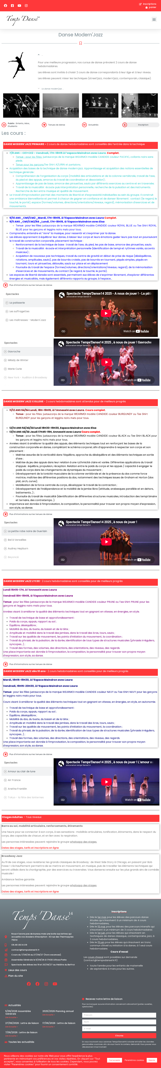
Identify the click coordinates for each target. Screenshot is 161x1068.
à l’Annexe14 (60, 410)
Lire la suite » (11, 1017)
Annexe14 (59, 432)
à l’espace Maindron (77, 153)
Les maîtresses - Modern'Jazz (27, 320)
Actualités (93, 124)
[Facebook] (5, 6)
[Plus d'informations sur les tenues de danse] (5, 285)
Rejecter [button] (152, 1060)
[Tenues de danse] (44, 124)
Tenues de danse (56, 124)
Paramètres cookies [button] (134, 1060)
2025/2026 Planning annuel (58, 1011)
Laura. (102, 153)
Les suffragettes (19, 311)
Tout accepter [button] (114, 1060)
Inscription (143, 124)
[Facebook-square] (12, 6)
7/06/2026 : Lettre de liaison (21, 1032)
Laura (100, 218)
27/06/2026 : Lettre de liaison (22, 1023)
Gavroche (14, 351)
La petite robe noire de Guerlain (27, 531)
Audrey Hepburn (18, 548)
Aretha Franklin (17, 789)
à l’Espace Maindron (75, 218)
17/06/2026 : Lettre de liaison (58, 1023)
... (42, 55)
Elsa (102, 221)
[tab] (28, 303)
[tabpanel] (106, 313)
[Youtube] (19, 6)
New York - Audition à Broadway (27, 377)
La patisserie (17, 303)
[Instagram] (26, 6)
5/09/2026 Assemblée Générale (18, 1012)
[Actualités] (84, 124)
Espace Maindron (46, 596)
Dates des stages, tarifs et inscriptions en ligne (30, 848)
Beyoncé (13, 557)
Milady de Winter (18, 360)
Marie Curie (15, 369)
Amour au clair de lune (21, 771)
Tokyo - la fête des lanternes (26, 797)
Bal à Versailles (17, 540)
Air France (14, 780)
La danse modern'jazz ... (53, 88)
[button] (154, 19)
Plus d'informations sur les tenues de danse (30, 285)
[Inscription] (124, 124)
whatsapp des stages (83, 842)
